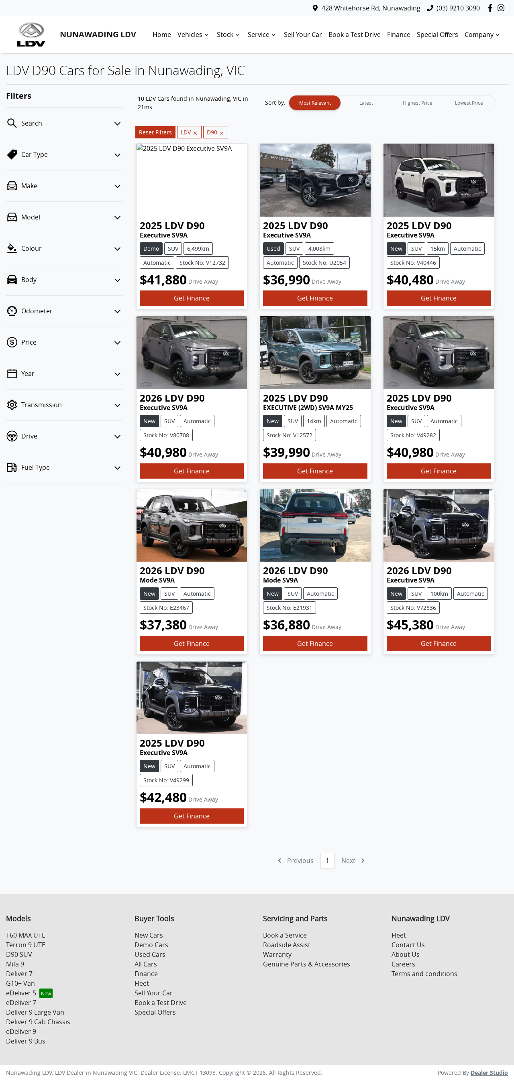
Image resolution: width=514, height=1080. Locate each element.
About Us (406, 954)
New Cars (149, 935)
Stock (225, 34)
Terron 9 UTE (25, 944)
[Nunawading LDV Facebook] (491, 8)
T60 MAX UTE (25, 935)
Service (258, 34)
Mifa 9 (15, 964)
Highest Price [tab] (417, 102)
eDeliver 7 (21, 1002)
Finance (398, 34)
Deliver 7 (19, 973)
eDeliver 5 (21, 993)
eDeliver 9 (21, 1031)
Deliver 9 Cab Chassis (38, 1021)
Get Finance (192, 298)
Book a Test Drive (354, 34)
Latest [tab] (366, 102)
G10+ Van (20, 983)
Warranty (277, 954)
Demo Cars (151, 944)
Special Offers (437, 34)
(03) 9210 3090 (458, 8)
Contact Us (408, 944)
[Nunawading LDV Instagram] (502, 8)
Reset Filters (155, 132)
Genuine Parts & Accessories (306, 964)
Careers (403, 964)
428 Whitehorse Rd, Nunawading (371, 8)
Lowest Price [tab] (469, 102)
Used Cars (150, 954)
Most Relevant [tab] (315, 102)
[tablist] (392, 102)
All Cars (146, 964)
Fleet (142, 983)
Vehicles (189, 34)
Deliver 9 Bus (25, 1041)
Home (162, 34)
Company (479, 34)
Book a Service (285, 935)
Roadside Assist (286, 944)
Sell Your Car (303, 34)
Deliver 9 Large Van (35, 1012)
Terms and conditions (424, 973)
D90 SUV (19, 954)
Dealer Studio (489, 1072)
